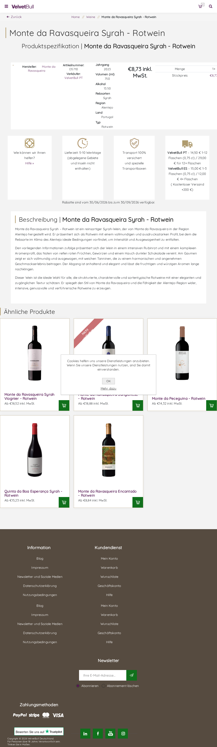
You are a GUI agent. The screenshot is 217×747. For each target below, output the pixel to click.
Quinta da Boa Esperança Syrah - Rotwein (33, 493)
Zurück (16, 17)
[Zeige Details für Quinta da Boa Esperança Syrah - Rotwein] (34, 450)
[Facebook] (98, 734)
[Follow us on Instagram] (123, 734)
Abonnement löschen (123, 686)
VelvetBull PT (73, 78)
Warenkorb (202, 4)
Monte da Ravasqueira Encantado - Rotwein (107, 493)
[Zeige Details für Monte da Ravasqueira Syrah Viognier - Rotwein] (34, 353)
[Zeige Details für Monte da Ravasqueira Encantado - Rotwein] (108, 450)
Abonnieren (90, 686)
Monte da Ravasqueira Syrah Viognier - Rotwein (29, 396)
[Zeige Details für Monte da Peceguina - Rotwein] (182, 353)
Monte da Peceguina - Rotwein (178, 398)
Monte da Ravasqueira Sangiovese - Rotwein (108, 396)
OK (108, 381)
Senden (131, 675)
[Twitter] (85, 734)
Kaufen (64, 405)
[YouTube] (110, 734)
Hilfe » (29, 163)
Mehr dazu (109, 388)
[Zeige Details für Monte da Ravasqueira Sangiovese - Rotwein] (108, 353)
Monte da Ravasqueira (41, 69)
